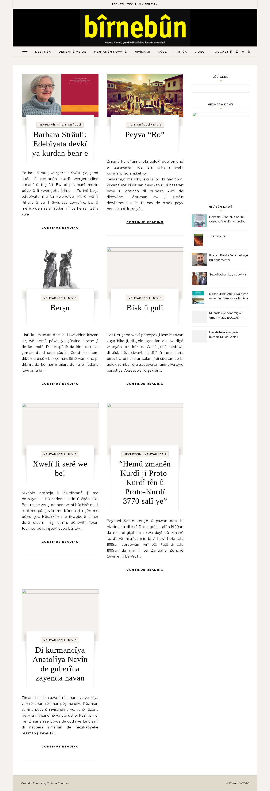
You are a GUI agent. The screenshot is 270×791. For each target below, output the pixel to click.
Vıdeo (199, 51)
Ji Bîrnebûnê (217, 236)
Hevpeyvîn (48, 124)
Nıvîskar (142, 51)
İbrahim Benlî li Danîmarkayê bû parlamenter (228, 258)
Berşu (60, 307)
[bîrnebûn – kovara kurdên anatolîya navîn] (135, 28)
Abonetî (118, 4)
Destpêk (43, 51)
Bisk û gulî (145, 307)
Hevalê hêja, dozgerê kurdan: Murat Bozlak (223, 334)
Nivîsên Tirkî (148, 4)
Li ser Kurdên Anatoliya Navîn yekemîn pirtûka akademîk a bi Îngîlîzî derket (228, 296)
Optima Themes (58, 783)
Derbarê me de (72, 51)
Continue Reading (60, 227)
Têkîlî (131, 4)
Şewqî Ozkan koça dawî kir (227, 274)
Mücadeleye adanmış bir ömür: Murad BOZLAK (226, 315)
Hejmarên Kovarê (110, 51)
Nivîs (157, 124)
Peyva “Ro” (145, 134)
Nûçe (162, 51)
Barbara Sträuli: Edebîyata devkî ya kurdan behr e (60, 143)
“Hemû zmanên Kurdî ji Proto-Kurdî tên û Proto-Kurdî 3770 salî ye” (145, 482)
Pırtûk (180, 51)
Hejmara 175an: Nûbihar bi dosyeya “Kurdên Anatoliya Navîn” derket (227, 219)
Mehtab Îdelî (70, 124)
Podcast (220, 51)
